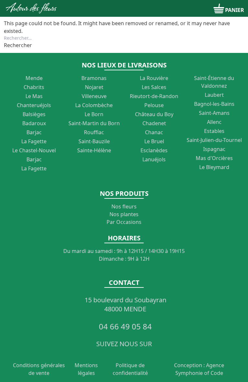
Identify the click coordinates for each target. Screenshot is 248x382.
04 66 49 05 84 (125, 326)
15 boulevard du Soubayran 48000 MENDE (125, 304)
